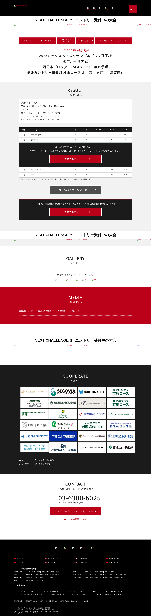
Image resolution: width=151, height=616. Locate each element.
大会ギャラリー (114, 558)
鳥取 (86, 574)
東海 (15, 580)
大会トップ (28, 41)
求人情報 (85, 601)
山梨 (46, 577)
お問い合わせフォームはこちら (75, 511)
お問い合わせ (113, 562)
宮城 (43, 572)
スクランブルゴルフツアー (75, 591)
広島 (101, 574)
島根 (91, 574)
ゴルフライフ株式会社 (26, 591)
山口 (106, 574)
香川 (115, 574)
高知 (125, 574)
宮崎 (111, 577)
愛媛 (120, 574)
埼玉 (41, 574)
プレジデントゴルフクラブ (113, 591)
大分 (106, 577)
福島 (57, 572)
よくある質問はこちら (77, 519)
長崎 (96, 577)
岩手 (38, 572)
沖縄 (122, 577)
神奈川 (57, 574)
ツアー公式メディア (54, 558)
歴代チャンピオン (23, 562)
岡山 (96, 574)
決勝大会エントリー (75, 159)
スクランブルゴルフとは (50, 591)
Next (145, 25)
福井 (41, 577)
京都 (91, 572)
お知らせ (84, 41)
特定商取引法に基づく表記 (34, 601)
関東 (15, 574)
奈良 (106, 572)
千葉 (46, 574)
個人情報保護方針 (51, 601)
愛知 (36, 580)
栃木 (32, 574)
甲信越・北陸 (18, 577)
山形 (52, 572)
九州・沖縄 (77, 577)
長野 (51, 577)
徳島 (111, 574)
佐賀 (91, 577)
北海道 (28, 572)
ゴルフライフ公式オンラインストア (30, 594)
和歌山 (112, 572)
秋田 (48, 572)
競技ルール (122, 41)
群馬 (36, 574)
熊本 (101, 577)
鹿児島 (116, 577)
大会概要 (103, 41)
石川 (36, 577)
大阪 (96, 572)
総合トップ (21, 558)
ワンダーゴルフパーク (79, 594)
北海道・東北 (18, 572)
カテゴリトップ (47, 41)
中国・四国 (77, 574)
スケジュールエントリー (65, 41)
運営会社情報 (18, 601)
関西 (74, 572)
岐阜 (27, 580)
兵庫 (101, 572)
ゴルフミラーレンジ (57, 594)
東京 (51, 574)
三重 (41, 580)
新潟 (27, 577)
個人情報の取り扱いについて (69, 601)
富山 (32, 577)
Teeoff (94, 591)
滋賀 (86, 572)
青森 (33, 572)
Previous (6, 25)
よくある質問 (83, 562)
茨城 (27, 574)
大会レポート (83, 558)
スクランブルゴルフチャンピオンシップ (108, 594)
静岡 (32, 580)
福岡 (86, 577)
